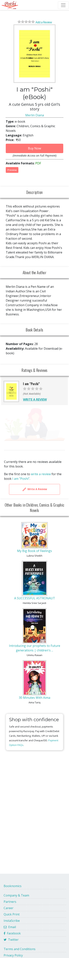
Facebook (13, 933)
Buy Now (34, 148)
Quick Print (12, 914)
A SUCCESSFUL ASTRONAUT (34, 598)
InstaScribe (12, 921)
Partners (10, 902)
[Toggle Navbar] (63, 5)
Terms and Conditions (19, 949)
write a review (41, 474)
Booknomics (12, 886)
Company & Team (16, 895)
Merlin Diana (34, 115)
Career (8, 908)
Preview (12, 170)
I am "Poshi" (21, 479)
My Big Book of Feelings (34, 551)
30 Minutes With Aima (34, 698)
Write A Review (37, 489)
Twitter (13, 939)
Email (11, 927)
